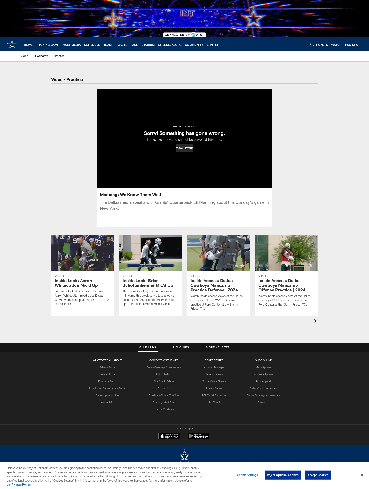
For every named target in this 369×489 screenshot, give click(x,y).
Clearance (263, 402)
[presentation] (316, 321)
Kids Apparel (263, 381)
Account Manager (214, 367)
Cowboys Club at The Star (164, 395)
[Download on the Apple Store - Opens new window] (169, 436)
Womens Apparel (263, 374)
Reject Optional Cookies (283, 475)
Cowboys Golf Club (164, 402)
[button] (184, 148)
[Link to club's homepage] (12, 44)
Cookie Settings (247, 475)
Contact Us (164, 388)
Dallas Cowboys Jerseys (263, 388)
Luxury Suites (214, 388)
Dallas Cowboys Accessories (263, 395)
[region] (184, 475)
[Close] (362, 475)
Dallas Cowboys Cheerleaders (164, 367)
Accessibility (107, 402)
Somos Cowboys (164, 409)
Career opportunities (107, 395)
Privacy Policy (108, 367)
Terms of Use (107, 374)
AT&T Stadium (163, 374)
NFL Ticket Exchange (214, 395)
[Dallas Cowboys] (184, 456)
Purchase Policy (107, 381)
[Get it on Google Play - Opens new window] (198, 438)
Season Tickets (214, 374)
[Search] (312, 44)
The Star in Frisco (164, 381)
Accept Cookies (318, 475)
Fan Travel (214, 402)
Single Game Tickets (214, 381)
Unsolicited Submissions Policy (107, 388)
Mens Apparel (263, 367)
